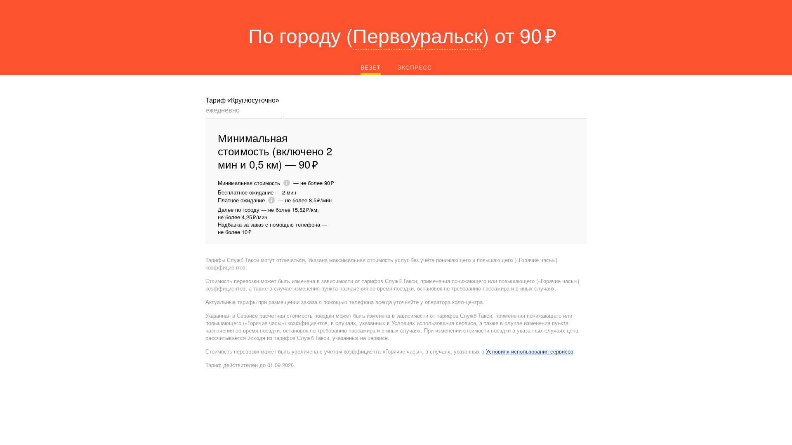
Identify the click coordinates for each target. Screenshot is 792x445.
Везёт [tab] (371, 67)
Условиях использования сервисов (529, 351)
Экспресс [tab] (414, 67)
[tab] (244, 107)
